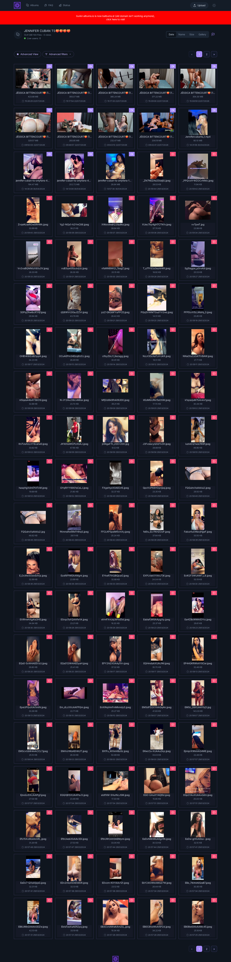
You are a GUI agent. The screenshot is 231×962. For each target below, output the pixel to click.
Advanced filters (58, 54)
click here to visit (115, 19)
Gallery (202, 34)
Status (66, 5)
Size (191, 34)
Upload (201, 5)
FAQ (50, 5)
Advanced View (29, 54)
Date (171, 34)
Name (181, 34)
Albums (34, 5)
